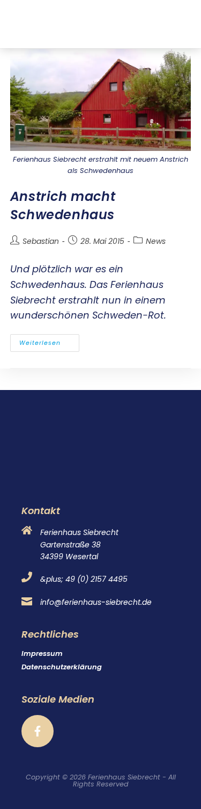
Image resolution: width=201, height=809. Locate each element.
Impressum (42, 653)
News (156, 241)
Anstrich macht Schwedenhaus (62, 205)
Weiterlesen (49, 340)
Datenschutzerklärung (61, 667)
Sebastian (41, 241)
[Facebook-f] (37, 731)
